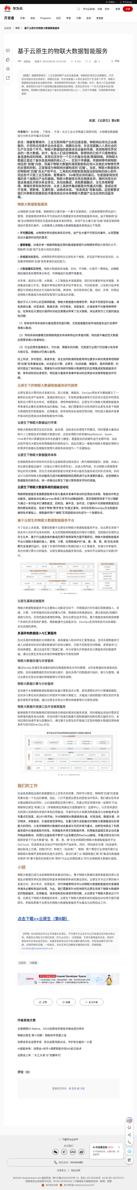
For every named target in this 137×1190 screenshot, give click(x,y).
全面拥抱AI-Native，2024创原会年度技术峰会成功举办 (51, 1028)
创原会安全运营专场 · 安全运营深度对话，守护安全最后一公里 (55, 1042)
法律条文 (61, 1170)
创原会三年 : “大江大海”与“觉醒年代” (39, 1055)
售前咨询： (71, 1162)
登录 (117, 8)
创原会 (27, 61)
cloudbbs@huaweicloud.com (37, 948)
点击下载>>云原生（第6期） (44, 918)
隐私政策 (75, 1170)
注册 (127, 8)
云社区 (7, 28)
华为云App (127, 2)
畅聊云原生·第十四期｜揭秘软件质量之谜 (42, 1035)
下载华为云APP (70, 1139)
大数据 (33, 962)
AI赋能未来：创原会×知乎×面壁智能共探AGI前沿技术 (50, 1048)
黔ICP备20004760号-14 (66, 1177)
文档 (99, 8)
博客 (17, 28)
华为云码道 (89, 8)
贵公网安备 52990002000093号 (79, 1185)
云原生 (22, 962)
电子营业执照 (52, 1185)
